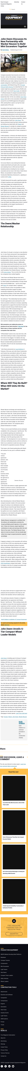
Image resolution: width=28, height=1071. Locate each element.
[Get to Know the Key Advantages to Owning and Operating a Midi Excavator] (14, 857)
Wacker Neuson (5, 126)
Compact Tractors (5, 960)
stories (2, 99)
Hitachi (19, 124)
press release (7, 272)
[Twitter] (11, 749)
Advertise (16, 2)
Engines (3, 1004)
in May (9, 177)
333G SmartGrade (5, 563)
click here (6, 625)
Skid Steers (4, 972)
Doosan (6, 717)
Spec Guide (16, 91)
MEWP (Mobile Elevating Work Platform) (11, 954)
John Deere (18, 120)
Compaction (4, 998)
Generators (3, 1007)
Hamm (5, 285)
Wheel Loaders (4, 981)
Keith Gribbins (5, 50)
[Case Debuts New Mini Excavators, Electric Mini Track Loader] (14, 788)
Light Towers (4, 969)
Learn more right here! (21, 713)
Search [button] (10, 9)
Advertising (3, 1041)
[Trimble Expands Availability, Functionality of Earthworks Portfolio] (14, 891)
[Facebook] (8, 749)
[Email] (17, 749)
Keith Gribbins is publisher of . (14, 619)
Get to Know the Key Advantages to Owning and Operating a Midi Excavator (13, 872)
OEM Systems (4, 1019)
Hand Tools (3, 1010)
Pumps (2, 1022)
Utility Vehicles (4, 978)
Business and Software (7, 995)
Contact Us (23, 3)
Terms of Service (5, 1053)
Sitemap (3, 1044)
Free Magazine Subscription (8, 1035)
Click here (20, 326)
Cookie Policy (4, 1047)
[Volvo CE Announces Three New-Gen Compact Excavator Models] (14, 822)
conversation (4, 85)
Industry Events (5, 1013)
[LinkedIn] (14, 749)
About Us (3, 1038)
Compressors (4, 963)
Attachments (4, 992)
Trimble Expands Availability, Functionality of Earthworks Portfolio (13, 907)
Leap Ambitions (19, 349)
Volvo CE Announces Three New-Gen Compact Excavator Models (13, 838)
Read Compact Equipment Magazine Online (6, 4)
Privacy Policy (4, 1050)
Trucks (2, 1025)
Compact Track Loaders (7, 975)
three (25, 97)
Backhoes (3, 957)
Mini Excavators (5, 966)
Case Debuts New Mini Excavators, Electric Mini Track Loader (13, 803)
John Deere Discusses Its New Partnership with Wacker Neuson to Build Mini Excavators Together (14, 43)
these (22, 97)
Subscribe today (14, 934)
